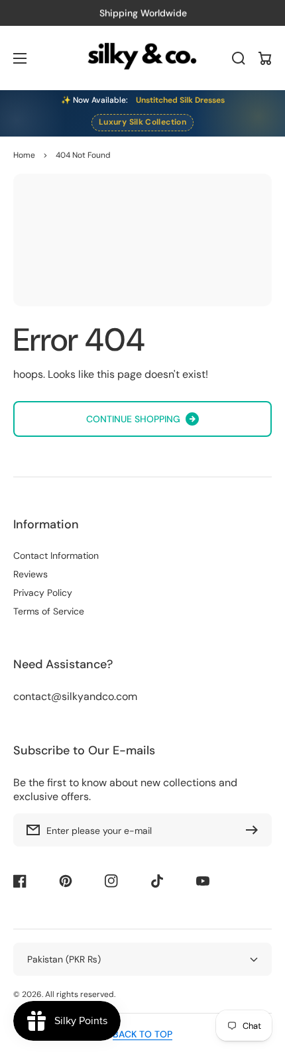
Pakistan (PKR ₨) (64, 959)
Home (24, 155)
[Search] (238, 58)
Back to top (142, 1034)
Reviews (30, 574)
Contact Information (56, 555)
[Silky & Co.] (143, 58)
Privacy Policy (42, 593)
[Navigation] (20, 58)
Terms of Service (48, 611)
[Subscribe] (255, 830)
